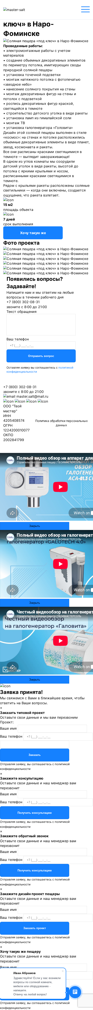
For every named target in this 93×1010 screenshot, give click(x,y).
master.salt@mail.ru (32, 396)
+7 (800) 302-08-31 (23, 302)
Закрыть (34, 526)
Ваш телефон (17, 339)
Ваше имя (8, 728)
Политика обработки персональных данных (61, 423)
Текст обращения (21, 311)
